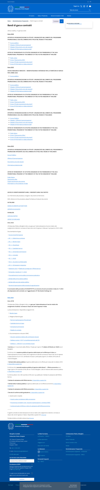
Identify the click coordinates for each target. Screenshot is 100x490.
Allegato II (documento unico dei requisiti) (21, 47)
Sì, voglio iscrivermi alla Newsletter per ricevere (20, 473)
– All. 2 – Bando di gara (14, 242)
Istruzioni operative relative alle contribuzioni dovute (24, 337)
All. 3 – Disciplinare (14, 245)
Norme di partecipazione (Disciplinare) (20, 320)
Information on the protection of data (18, 183)
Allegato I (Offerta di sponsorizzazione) (20, 120)
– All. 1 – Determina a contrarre (16, 238)
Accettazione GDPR (15, 464)
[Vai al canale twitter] (80, 6)
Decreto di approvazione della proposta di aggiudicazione (24, 285)
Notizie (67, 446)
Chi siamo (68, 436)
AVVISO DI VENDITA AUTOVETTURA (17, 206)
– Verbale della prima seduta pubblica (18, 279)
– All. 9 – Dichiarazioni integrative (17, 265)
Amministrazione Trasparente (20, 21)
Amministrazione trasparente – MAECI (75, 454)
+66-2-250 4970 (15, 448)
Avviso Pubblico (14, 118)
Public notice (13, 58)
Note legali (10, 485)
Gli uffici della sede (14, 454)
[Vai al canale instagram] (83, 6)
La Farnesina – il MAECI (43, 436)
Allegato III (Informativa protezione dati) (21, 49)
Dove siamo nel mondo (43, 446)
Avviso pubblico (14, 43)
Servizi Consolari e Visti (71, 442)
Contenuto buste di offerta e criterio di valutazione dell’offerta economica (30, 406)
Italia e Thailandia (70, 439)
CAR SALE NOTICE (13, 216)
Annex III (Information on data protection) (21, 64)
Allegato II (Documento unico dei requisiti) (21, 122)
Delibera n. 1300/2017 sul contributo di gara (22, 344)
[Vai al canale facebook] (86, 6)
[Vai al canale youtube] (89, 6)
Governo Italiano (11, 1)
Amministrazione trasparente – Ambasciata (76, 451)
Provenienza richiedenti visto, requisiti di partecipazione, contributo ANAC (30, 403)
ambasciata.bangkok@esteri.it (20, 451)
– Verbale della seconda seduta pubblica (18, 282)
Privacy (14, 469)
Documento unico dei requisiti (16, 162)
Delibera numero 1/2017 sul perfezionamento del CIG (24, 340)
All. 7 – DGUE (12, 258)
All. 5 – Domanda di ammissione (17, 252)
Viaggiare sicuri (41, 442)
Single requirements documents (16, 181)
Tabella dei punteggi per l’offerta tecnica (30, 269)
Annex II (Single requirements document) (21, 62)
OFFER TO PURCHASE (14, 219)
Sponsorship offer (12, 179)
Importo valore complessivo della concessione (22, 399)
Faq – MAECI (41, 461)
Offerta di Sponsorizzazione (15, 158)
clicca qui (43, 415)
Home (9, 21)
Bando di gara (13, 313)
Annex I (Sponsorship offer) (17, 60)
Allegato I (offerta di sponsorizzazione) (20, 45)
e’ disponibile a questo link (15, 364)
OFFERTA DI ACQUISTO (14, 209)
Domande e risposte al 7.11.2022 (18, 272)
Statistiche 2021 (13, 269)
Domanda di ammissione (17, 327)
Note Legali (18, 469)
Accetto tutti (73, 486)
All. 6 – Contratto (13, 255)
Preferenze (73, 485)
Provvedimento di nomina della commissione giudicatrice (24, 275)
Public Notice (13, 133)
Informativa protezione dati (15, 165)
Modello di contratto (15, 330)
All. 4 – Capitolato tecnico (15, 248)
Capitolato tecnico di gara (17, 323)
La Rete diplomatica (42, 439)
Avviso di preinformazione (16, 235)
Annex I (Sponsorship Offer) (17, 135)
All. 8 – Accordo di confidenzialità (18, 262)
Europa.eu (42, 455)
